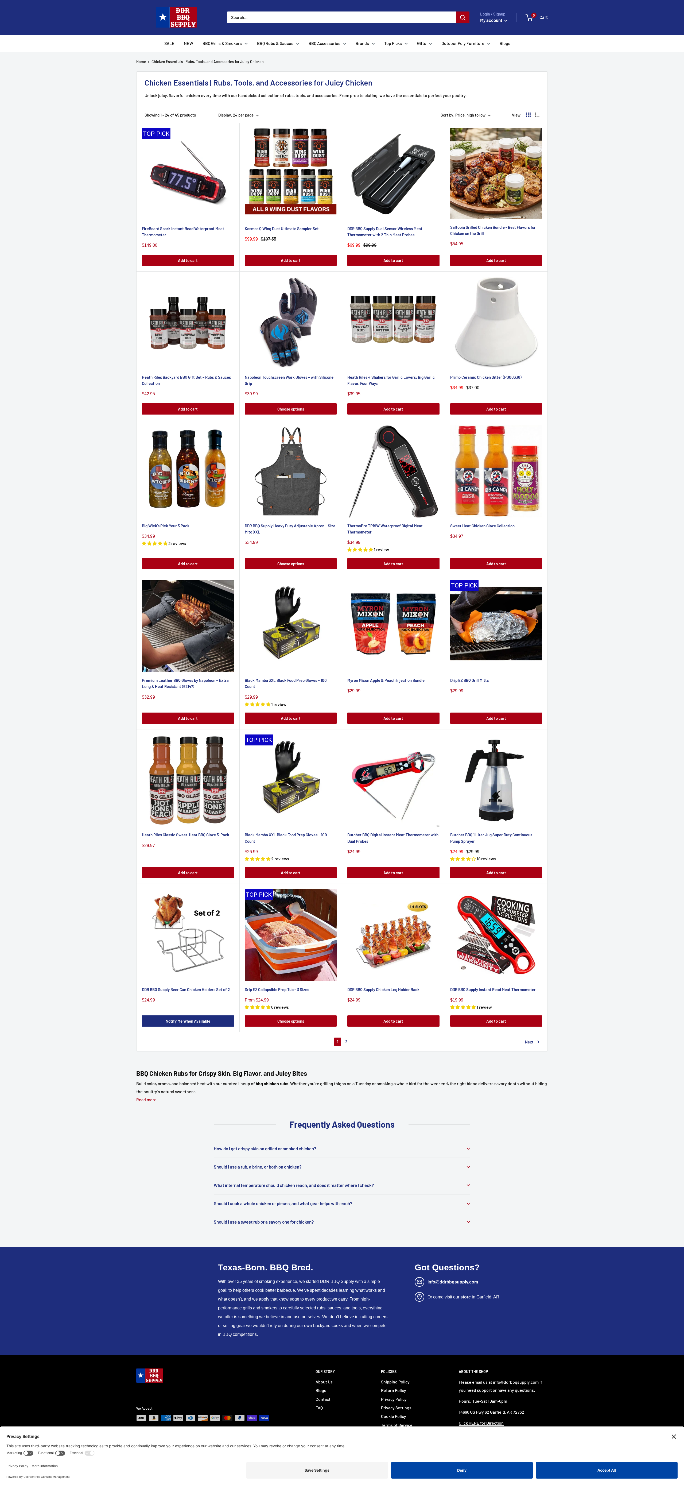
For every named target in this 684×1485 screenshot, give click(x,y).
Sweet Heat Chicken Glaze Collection (482, 525)
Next (529, 1041)
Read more (146, 1099)
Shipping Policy (395, 1381)
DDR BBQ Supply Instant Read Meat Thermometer (493, 989)
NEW (188, 43)
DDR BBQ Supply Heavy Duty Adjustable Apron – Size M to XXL (290, 528)
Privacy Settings (396, 1407)
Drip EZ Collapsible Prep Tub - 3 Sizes (277, 989)
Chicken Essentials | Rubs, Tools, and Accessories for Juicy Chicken (207, 61)
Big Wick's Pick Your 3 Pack (165, 525)
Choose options (290, 409)
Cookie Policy (393, 1416)
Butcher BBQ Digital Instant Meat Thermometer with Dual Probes (392, 837)
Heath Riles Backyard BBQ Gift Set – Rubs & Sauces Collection (186, 380)
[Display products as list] (537, 115)
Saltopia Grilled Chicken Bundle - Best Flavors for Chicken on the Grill (493, 230)
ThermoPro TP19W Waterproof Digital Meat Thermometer (385, 528)
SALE (169, 43)
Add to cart (188, 260)
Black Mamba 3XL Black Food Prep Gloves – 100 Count (286, 683)
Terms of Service (397, 1425)
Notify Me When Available (188, 1021)
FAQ (319, 1407)
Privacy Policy (394, 1399)
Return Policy (393, 1390)
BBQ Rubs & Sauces (275, 43)
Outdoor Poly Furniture (462, 43)
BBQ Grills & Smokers (222, 43)
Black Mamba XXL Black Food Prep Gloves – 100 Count (286, 837)
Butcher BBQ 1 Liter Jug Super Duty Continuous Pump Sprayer (491, 837)
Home (141, 61)
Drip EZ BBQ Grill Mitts (469, 680)
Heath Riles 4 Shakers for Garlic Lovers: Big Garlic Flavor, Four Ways (391, 380)
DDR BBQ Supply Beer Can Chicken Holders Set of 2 (186, 989)
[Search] (462, 17)
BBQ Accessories (324, 43)
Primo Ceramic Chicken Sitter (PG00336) (486, 377)
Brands (362, 43)
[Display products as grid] (528, 115)
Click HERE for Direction (481, 1422)
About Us (324, 1381)
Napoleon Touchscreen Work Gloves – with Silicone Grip (289, 380)
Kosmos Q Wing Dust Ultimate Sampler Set (282, 228)
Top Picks (393, 43)
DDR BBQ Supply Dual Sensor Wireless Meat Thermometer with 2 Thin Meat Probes (384, 231)
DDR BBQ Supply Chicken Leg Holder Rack (383, 989)
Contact (323, 1399)
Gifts (421, 43)
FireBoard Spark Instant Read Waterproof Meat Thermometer (183, 231)
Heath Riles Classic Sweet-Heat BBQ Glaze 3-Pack (185, 834)
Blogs (505, 43)
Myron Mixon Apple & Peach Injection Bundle (386, 680)
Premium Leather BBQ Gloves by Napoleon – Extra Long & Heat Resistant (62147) (185, 683)
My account (491, 20)
